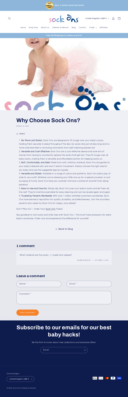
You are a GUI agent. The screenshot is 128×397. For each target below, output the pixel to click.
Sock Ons (50, 209)
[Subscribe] (85, 350)
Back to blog (65, 229)
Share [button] (22, 134)
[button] (9, 18)
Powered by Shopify (28, 388)
